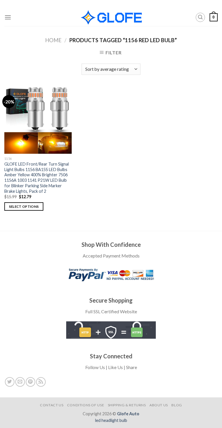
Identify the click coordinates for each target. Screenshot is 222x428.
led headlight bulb (111, 420)
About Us (158, 405)
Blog (176, 405)
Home (53, 40)
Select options (24, 206)
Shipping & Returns (127, 405)
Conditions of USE (85, 405)
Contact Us (51, 405)
